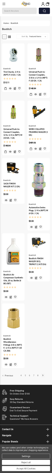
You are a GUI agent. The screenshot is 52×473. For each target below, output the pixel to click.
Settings (26, 456)
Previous (8, 375)
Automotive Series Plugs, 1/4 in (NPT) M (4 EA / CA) (38, 211)
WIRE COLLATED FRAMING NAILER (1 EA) (38, 132)
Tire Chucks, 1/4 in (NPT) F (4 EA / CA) (12, 73)
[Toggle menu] (4, 4)
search (44, 11)
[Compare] (15, 88)
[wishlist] (19, 88)
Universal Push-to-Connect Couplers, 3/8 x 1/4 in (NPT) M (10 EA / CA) (12, 133)
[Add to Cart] (5, 88)
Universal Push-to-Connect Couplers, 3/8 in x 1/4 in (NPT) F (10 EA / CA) (38, 76)
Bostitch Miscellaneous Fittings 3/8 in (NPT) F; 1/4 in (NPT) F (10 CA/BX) (12, 345)
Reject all (26, 462)
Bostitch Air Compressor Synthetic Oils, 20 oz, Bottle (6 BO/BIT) (13, 279)
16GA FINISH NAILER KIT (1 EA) (11, 185)
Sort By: (25, 36)
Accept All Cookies (26, 468)
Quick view (10, 88)
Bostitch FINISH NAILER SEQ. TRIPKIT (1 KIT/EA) (37, 261)
